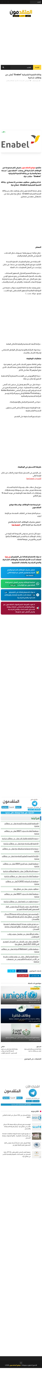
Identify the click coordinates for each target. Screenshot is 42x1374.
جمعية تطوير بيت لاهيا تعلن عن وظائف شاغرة (21, 902)
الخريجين (27, 80)
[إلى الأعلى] (21, 1362)
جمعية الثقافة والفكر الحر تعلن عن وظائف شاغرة (20, 839)
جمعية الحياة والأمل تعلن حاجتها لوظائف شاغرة (20, 871)
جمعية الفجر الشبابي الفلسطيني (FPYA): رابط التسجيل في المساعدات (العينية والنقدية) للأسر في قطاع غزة (16, 1154)
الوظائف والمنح (10, 80)
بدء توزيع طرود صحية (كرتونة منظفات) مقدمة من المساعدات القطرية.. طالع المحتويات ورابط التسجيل (21, 926)
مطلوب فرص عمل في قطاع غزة (26, 889)
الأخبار (37, 1026)
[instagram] (8, 2)
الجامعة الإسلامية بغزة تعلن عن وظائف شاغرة (20, 844)
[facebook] (5, 2)
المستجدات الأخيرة (19, 80)
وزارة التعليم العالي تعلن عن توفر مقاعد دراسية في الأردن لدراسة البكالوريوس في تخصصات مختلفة (21, 959)
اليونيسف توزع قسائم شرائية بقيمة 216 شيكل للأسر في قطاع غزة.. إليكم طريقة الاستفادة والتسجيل (21, 916)
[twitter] (2, 2)
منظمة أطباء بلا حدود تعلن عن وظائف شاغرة (21, 876)
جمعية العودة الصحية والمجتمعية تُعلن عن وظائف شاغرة (23, 1037)
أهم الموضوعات (35, 988)
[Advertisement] (21, 39)
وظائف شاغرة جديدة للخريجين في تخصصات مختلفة (24, 1019)
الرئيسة (37, 67)
